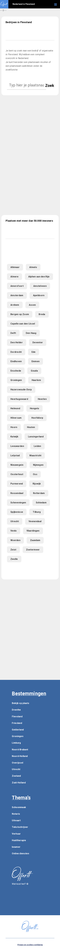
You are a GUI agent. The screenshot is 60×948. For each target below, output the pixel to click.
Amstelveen (40, 286)
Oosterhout (16, 474)
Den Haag (31, 333)
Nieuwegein (16, 465)
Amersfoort (17, 286)
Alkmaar (15, 267)
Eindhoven (16, 361)
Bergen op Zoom (19, 314)
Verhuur (16, 833)
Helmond (15, 408)
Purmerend (16, 483)
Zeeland (16, 776)
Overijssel (17, 762)
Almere (14, 276)
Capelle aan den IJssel (22, 323)
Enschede (15, 370)
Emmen (36, 361)
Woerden (15, 540)
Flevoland (17, 716)
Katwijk (14, 436)
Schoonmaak (19, 807)
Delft (13, 333)
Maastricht (35, 455)
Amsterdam (16, 295)
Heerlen (42, 399)
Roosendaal (16, 493)
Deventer (38, 342)
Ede (34, 352)
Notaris (16, 814)
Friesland (17, 723)
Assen (32, 305)
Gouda (34, 370)
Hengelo (34, 408)
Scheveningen (18, 502)
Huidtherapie (19, 840)
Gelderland (18, 729)
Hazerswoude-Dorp (21, 389)
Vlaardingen (33, 530)
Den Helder (16, 342)
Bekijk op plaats (20, 703)
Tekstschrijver (20, 827)
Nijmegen (38, 465)
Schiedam (41, 502)
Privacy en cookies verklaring (30, 945)
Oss (35, 474)
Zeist (13, 549)
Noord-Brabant (20, 749)
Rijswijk (37, 483)
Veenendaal (35, 521)
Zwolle (14, 559)
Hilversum (16, 417)
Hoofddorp (37, 417)
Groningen (16, 380)
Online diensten (20, 853)
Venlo (13, 530)
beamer (16, 847)
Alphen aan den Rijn (39, 276)
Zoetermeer (33, 549)
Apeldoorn (39, 295)
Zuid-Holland (19, 782)
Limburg (16, 743)
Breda (42, 314)
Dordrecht (16, 352)
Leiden (37, 446)
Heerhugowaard (19, 399)
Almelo (33, 267)
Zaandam (35, 540)
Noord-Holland (20, 756)
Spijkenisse (16, 512)
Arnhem (14, 305)
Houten (31, 427)
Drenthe (16, 709)
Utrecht (14, 521)
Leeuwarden (17, 446)
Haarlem (36, 380)
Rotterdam (39, 493)
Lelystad (15, 455)
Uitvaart (16, 820)
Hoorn (13, 427)
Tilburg (37, 512)
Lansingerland (36, 436)
